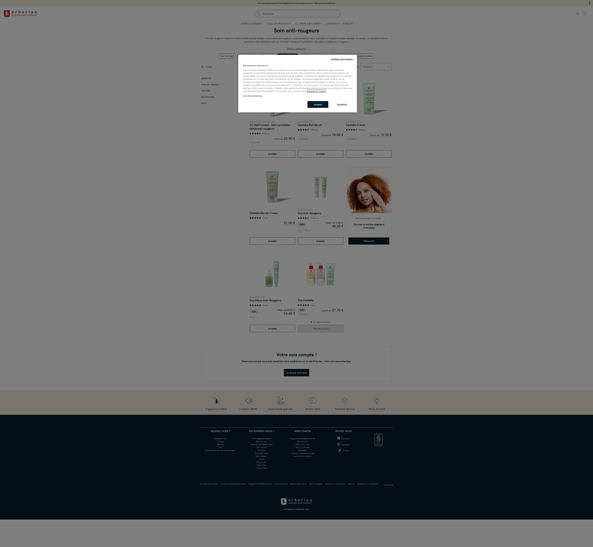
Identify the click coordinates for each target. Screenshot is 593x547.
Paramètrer (342, 104)
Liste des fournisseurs (253, 95)
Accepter (318, 104)
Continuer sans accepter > (342, 59)
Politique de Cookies (316, 91)
